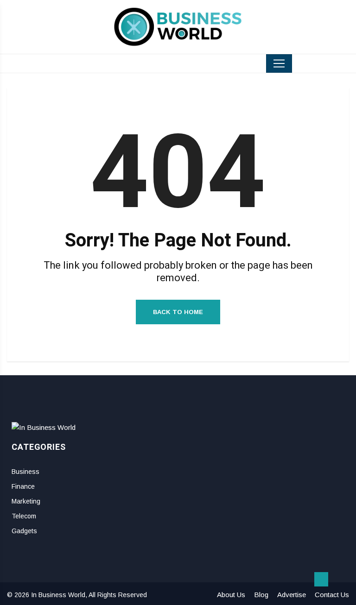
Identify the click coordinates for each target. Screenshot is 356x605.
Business (25, 471)
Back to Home (178, 312)
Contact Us (332, 595)
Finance (23, 486)
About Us (231, 595)
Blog (261, 595)
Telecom (24, 516)
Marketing (26, 501)
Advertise (291, 595)
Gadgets (24, 531)
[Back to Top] (321, 579)
